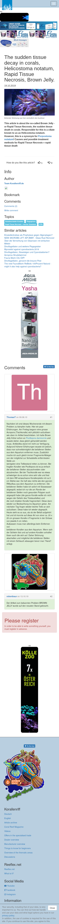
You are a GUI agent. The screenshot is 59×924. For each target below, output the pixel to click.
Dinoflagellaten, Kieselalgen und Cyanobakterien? (26, 252)
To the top (50, 366)
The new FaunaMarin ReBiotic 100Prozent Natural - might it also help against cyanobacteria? (27, 265)
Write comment (11, 210)
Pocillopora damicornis (36, 438)
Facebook (10, 890)
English (7, 818)
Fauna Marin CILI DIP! (14, 257)
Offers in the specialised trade (17, 835)
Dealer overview (11, 839)
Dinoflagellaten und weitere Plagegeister (22, 246)
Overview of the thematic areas (18, 852)
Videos (7, 831)
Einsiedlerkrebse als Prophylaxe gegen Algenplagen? (28, 235)
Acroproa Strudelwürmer (15, 255)
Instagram (11, 894)
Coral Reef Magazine (13, 826)
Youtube (11, 885)
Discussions (9, 856)
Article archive (10, 822)
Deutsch (8, 813)
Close (52, 907)
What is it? (9, 873)
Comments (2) (10, 206)
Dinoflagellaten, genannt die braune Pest (22, 260)
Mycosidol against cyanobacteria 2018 (21, 249)
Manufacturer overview (14, 843)
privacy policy (8, 915)
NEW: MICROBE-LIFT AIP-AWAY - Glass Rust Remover (29, 237)
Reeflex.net (9, 869)
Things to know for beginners (17, 848)
